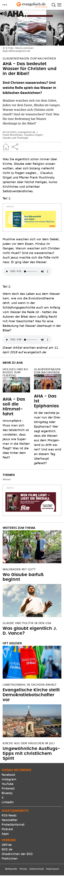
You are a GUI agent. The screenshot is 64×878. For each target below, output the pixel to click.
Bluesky (7, 793)
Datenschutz (36, 869)
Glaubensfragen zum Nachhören (47, 371)
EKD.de (7, 849)
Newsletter (9, 820)
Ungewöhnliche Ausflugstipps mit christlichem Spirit (31, 754)
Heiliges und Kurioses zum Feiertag (16, 372)
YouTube (7, 784)
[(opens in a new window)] (30, 219)
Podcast (7, 829)
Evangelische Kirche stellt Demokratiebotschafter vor (31, 695)
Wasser (7, 479)
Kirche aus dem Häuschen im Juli (29, 743)
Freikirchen (10, 858)
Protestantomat (13, 824)
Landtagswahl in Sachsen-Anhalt (30, 684)
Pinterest (8, 788)
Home (6, 147)
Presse (23, 869)
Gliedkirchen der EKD (17, 854)
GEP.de (7, 844)
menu (5, 5)
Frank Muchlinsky (12, 135)
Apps (5, 833)
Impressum (52, 869)
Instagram (9, 779)
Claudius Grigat (33, 135)
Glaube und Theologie (15, 138)
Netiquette (11, 869)
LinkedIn (8, 802)
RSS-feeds (9, 815)
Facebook (8, 774)
